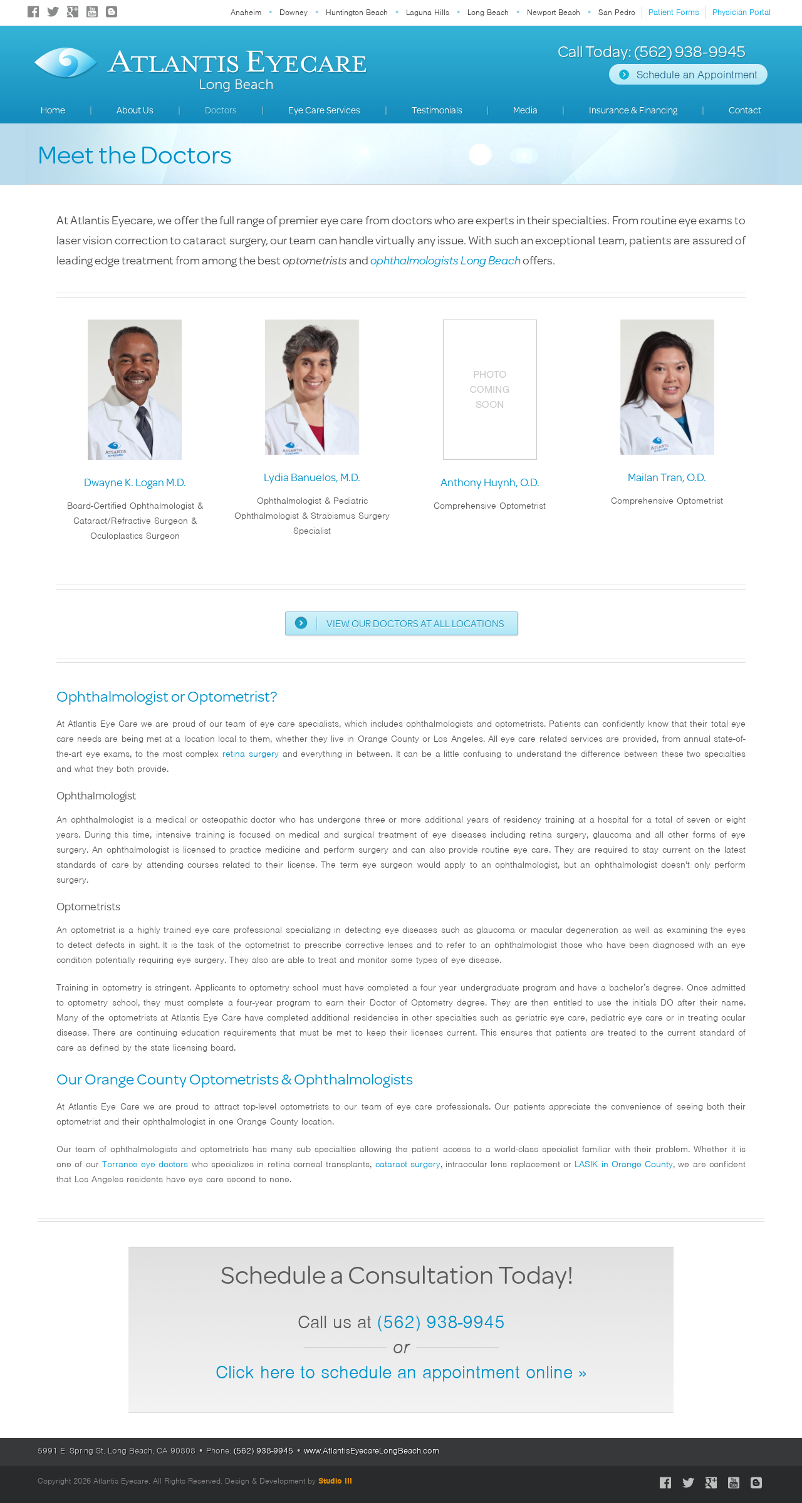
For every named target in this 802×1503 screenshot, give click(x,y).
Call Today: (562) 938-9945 (652, 51)
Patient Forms (673, 12)
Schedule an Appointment (697, 74)
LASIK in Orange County (624, 1164)
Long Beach (488, 12)
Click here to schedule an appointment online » (401, 1372)
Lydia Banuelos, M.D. (312, 477)
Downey (293, 12)
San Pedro (616, 12)
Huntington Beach (357, 12)
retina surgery (250, 753)
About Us (135, 110)
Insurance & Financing (633, 110)
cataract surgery (407, 1164)
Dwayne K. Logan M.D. (135, 482)
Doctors (221, 110)
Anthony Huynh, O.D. (489, 482)
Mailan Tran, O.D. (667, 477)
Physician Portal (741, 12)
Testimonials (437, 110)
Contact (745, 110)
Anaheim (246, 12)
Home (53, 110)
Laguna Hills (427, 12)
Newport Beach (553, 12)
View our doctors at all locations (415, 623)
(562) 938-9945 (441, 1322)
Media (525, 110)
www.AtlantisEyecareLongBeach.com (371, 1450)
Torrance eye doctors (145, 1164)
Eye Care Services (324, 110)
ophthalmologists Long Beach (445, 259)
